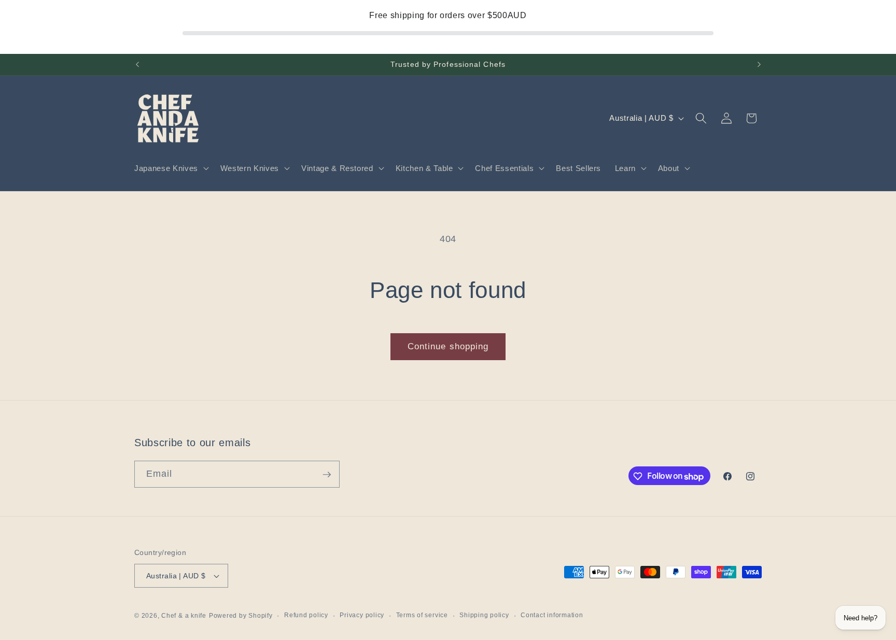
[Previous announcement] (137, 65)
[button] (171, 168)
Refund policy (306, 615)
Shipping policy (484, 615)
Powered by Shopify (241, 615)
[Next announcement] (759, 65)
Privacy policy (362, 615)
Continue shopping (448, 346)
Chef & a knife (183, 615)
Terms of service (422, 615)
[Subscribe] (326, 474)
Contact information (552, 615)
